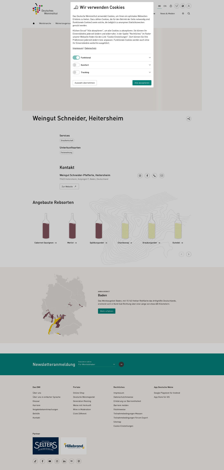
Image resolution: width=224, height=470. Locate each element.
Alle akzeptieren (142, 82)
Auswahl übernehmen (85, 82)
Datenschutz (90, 48)
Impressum (78, 48)
